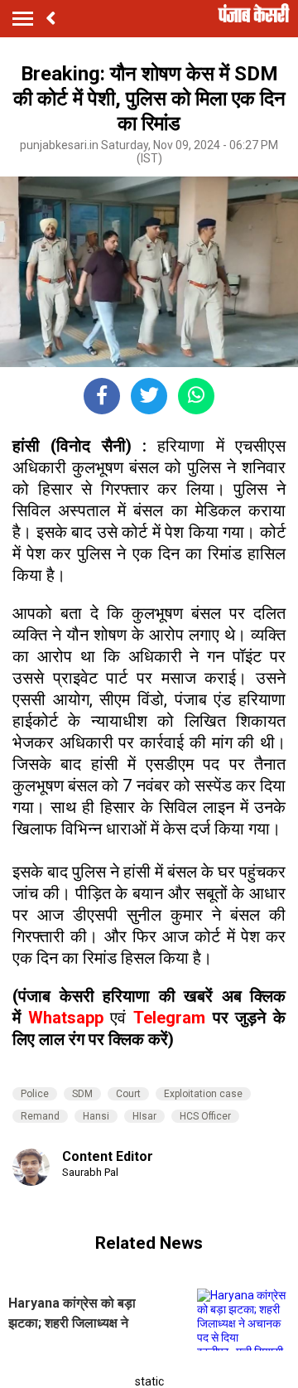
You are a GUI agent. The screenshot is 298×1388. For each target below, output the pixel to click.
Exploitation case (203, 1094)
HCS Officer (205, 1116)
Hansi (96, 1116)
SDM (82, 1094)
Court (128, 1094)
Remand (40, 1116)
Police (35, 1094)
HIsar (144, 1116)
